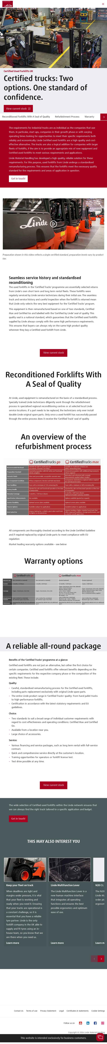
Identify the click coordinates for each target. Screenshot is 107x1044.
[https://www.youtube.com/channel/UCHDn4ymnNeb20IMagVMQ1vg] (80, 1023)
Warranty (89, 117)
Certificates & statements (77, 1011)
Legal (61, 1011)
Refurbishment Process (67, 117)
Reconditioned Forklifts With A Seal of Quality (26, 117)
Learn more (12, 943)
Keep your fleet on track (19, 885)
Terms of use (31, 1011)
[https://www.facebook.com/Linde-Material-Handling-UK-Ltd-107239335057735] (95, 1023)
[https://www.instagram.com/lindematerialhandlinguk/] (102, 1023)
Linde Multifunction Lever (65, 885)
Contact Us (18, 1011)
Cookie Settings (98, 1011)
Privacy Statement (48, 1011)
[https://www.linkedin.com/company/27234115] (87, 1023)
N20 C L (99, 885)
